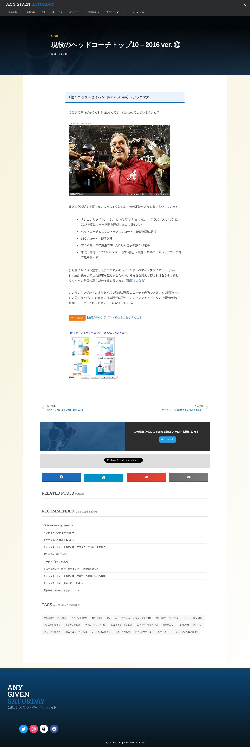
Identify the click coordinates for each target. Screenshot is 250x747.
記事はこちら (135, 280)
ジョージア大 (52, 632)
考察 (17, 20)
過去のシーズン (113, 12)
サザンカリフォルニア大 (185, 632)
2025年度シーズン (191, 625)
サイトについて (137, 12)
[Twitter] (23, 729)
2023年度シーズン (76, 632)
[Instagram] (33, 729)
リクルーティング (95, 625)
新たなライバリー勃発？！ (57, 554)
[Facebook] (54, 729)
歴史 (43, 12)
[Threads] (44, 729)
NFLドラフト (75, 12)
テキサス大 (122, 632)
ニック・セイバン (103, 332)
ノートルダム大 (101, 632)
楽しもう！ (57, 12)
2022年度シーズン (121, 625)
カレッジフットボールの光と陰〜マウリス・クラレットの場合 (74, 547)
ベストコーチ (121, 332)
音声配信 (92, 12)
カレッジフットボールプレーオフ (133, 618)
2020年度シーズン (55, 618)
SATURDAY (30, 4)
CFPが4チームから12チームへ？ (60, 525)
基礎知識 (31, 12)
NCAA (161, 632)
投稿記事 (13, 12)
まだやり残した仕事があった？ (59, 540)
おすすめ (169, 625)
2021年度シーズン (167, 618)
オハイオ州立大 (193, 618)
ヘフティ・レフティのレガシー (59, 532)
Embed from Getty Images (81, 123)
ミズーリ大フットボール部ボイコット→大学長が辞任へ (71, 568)
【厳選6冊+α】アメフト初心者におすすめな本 (114, 317)
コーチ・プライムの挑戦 (56, 561)
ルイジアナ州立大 (147, 625)
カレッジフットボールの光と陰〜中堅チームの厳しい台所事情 (74, 576)
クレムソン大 (52, 625)
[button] (245, 5)
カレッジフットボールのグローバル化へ (63, 583)
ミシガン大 (72, 625)
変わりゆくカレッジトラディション (61, 590)
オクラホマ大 (143, 632)
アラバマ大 (87, 332)
